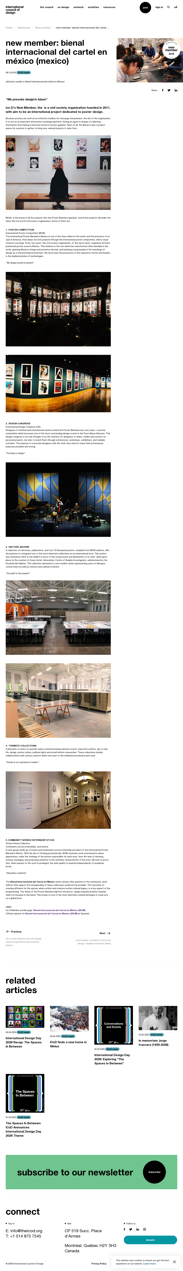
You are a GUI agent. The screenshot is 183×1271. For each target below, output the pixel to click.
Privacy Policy (99, 1263)
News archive (43, 27)
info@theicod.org (26, 1230)
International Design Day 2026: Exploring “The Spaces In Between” (112, 1059)
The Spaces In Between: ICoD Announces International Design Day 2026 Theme (23, 1129)
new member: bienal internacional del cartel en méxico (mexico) (83, 27)
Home (9, 27)
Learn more (149, 1263)
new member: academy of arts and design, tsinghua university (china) (93, 942)
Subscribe (154, 1171)
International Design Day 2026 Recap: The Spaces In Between (24, 1042)
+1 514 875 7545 (25, 1235)
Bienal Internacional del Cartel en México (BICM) (59, 910)
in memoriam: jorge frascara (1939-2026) (153, 1042)
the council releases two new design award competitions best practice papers (23, 941)
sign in (159, 7)
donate (150, 1239)
